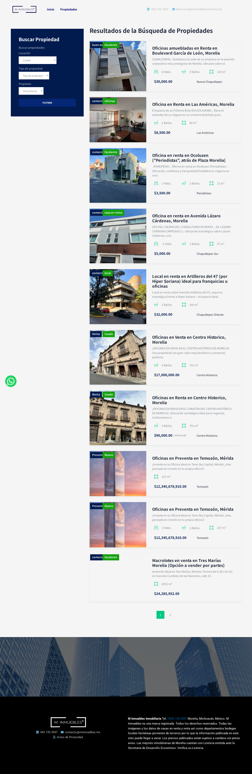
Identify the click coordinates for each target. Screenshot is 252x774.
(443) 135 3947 (177, 718)
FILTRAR (47, 102)
